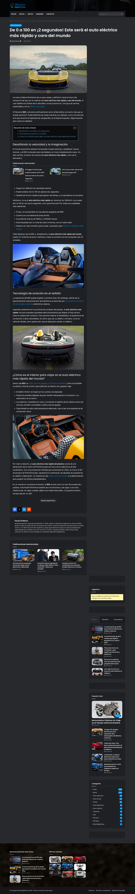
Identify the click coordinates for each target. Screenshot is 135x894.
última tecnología (37, 106)
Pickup (13, 14)
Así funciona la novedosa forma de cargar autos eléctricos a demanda (22, 565)
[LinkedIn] (24, 509)
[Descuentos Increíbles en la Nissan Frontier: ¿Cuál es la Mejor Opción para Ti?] (80, 874)
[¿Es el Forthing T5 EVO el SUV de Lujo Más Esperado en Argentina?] (67, 874)
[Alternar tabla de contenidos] (74, 128)
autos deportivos (48, 501)
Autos (21, 14)
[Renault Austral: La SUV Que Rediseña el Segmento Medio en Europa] (97, 767)
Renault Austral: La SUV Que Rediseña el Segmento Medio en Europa (112, 767)
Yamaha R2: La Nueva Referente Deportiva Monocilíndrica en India (112, 757)
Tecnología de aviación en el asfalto (32, 134)
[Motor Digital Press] (18, 5)
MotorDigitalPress (98, 824)
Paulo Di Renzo (15, 41)
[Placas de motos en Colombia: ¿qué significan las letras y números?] (97, 650)
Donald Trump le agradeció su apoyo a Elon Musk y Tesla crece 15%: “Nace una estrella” (47, 566)
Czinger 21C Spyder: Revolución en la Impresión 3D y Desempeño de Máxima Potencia (112, 734)
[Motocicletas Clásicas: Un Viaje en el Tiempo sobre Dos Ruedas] (55, 859)
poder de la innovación (58, 476)
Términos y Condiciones (103, 890)
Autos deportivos (98, 805)
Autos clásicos (97, 808)
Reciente (105, 619)
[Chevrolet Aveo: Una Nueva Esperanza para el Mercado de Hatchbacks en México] (97, 746)
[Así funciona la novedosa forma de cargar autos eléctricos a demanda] (23, 555)
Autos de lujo (97, 799)
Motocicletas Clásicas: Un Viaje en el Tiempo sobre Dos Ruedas (106, 721)
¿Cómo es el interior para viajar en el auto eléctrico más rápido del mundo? (47, 136)
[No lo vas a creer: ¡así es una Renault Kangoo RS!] (55, 171)
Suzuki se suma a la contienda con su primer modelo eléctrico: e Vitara (71, 565)
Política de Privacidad (118, 890)
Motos (30, 14)
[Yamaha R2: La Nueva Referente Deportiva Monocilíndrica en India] (97, 757)
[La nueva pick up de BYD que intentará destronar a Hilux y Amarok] (97, 629)
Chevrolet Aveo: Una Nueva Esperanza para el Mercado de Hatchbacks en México (113, 746)
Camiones (39, 14)
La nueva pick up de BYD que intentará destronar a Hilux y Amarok (113, 629)
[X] (19, 509)
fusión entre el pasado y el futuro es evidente (47, 383)
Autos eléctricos (21, 21)
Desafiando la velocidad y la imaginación (34, 131)
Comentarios (118, 619)
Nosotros (91, 890)
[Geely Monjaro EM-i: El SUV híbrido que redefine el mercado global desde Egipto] (55, 874)
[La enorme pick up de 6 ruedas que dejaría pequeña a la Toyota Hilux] (97, 639)
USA (94, 814)
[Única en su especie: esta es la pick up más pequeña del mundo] (97, 662)
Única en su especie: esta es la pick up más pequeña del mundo (112, 662)
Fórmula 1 (96, 818)
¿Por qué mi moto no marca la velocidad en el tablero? (113, 671)
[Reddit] (29, 509)
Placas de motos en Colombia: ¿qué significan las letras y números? (112, 651)
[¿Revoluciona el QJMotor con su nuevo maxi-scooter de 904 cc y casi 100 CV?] (80, 867)
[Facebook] (15, 509)
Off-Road (96, 821)
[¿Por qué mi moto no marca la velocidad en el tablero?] (97, 671)
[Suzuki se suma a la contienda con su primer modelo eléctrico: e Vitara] (73, 555)
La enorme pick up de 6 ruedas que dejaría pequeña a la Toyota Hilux (112, 639)
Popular (94, 619)
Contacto (50, 14)
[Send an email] (20, 41)
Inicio (12, 21)
